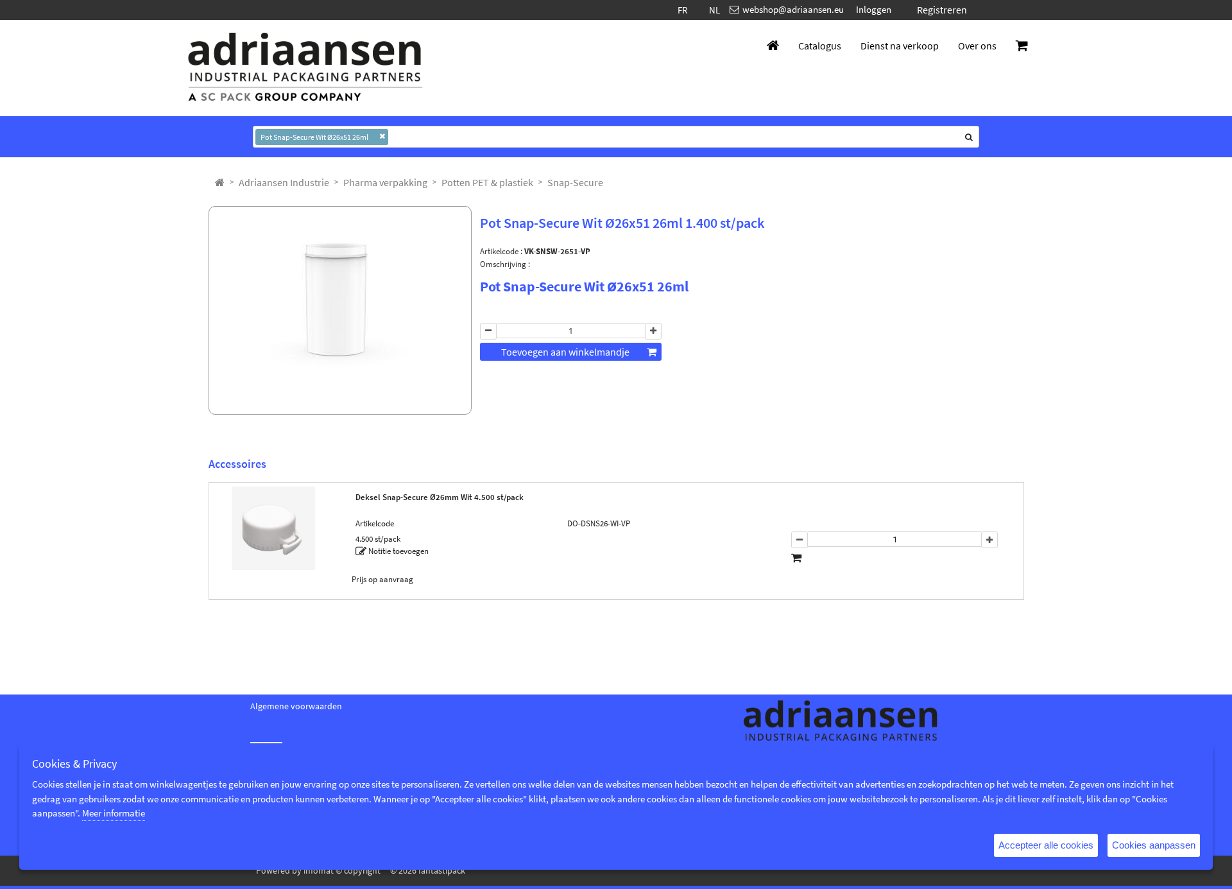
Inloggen (873, 9)
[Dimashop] (305, 68)
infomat (319, 870)
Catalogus (819, 45)
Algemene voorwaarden (296, 706)
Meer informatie (113, 813)
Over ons (977, 45)
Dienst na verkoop (899, 45)
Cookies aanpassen (1153, 845)
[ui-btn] (488, 352)
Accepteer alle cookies (1045, 845)
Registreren (942, 9)
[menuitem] (284, 182)
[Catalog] (220, 182)
